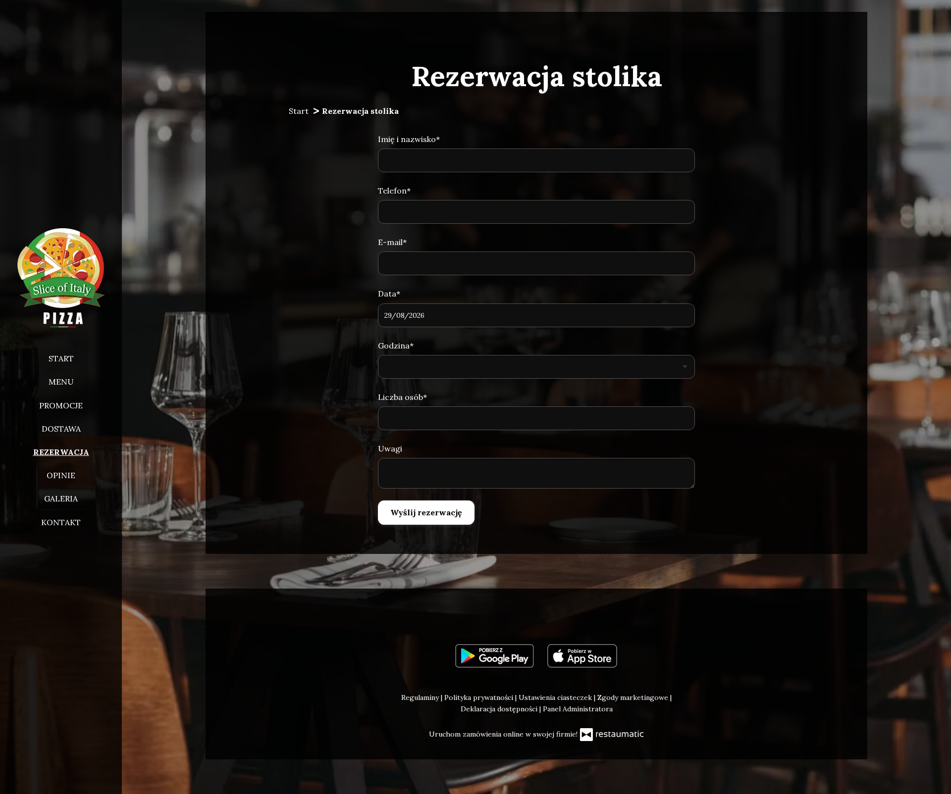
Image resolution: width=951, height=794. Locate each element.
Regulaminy (421, 697)
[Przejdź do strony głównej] (61, 277)
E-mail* (392, 242)
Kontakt (61, 522)
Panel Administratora (578, 708)
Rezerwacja (61, 452)
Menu (61, 382)
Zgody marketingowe (633, 697)
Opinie (61, 475)
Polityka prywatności (479, 697)
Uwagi (390, 448)
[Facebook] (535, 616)
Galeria (61, 498)
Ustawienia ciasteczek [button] (556, 697)
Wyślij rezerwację (426, 512)
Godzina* (396, 345)
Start (61, 358)
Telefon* (394, 191)
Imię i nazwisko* (409, 139)
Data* (389, 293)
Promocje (61, 405)
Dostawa (61, 429)
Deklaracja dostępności (500, 708)
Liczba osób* (402, 397)
